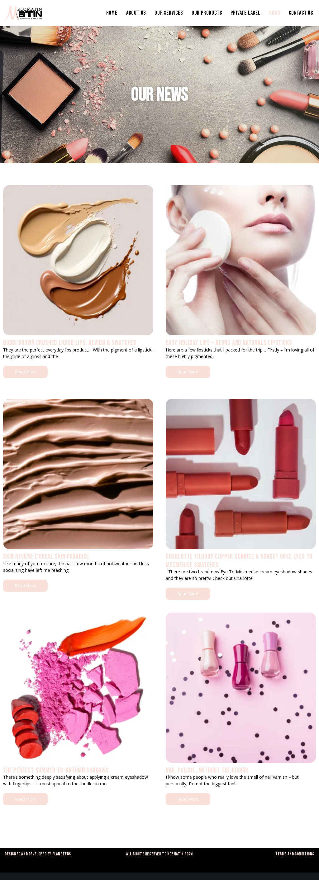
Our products (207, 13)
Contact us (301, 13)
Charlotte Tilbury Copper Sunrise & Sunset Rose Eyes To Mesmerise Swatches (239, 560)
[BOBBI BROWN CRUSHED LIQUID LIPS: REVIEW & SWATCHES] (78, 260)
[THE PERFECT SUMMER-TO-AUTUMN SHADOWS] (78, 688)
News (274, 13)
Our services (169, 13)
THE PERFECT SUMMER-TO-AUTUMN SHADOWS (56, 770)
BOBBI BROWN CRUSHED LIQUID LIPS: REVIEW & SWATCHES (69, 343)
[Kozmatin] (23, 13)
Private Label (245, 13)
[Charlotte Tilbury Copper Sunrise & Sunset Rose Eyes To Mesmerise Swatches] (241, 474)
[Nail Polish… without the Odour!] (241, 688)
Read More (25, 372)
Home (111, 13)
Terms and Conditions (294, 854)
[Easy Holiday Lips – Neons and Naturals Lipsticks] (241, 260)
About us (136, 13)
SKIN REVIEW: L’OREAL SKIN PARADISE (46, 556)
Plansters (61, 854)
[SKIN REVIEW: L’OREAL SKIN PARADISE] (78, 474)
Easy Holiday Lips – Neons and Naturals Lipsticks (229, 343)
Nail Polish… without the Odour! (207, 770)
